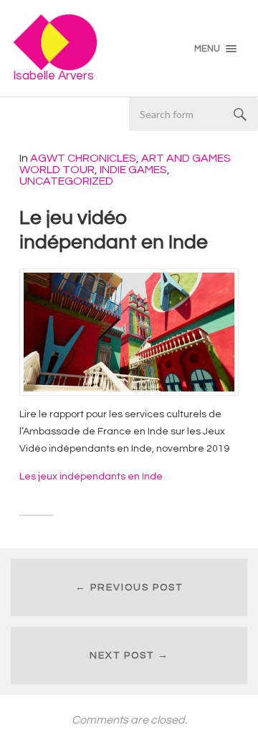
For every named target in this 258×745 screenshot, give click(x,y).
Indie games (133, 169)
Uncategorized (66, 181)
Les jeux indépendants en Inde (91, 477)
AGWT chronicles (83, 158)
